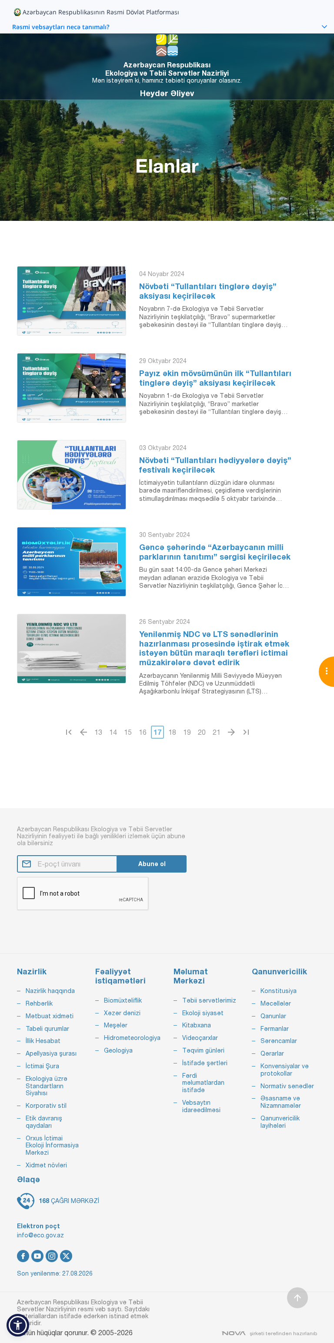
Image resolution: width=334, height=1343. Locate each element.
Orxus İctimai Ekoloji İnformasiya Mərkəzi (52, 1145)
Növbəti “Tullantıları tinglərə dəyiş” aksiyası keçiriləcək (208, 291)
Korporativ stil (46, 1105)
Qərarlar (272, 1053)
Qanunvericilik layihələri (280, 1122)
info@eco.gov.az (40, 1235)
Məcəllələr (276, 1003)
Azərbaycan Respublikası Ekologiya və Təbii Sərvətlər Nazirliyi (167, 68)
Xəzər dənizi (122, 1013)
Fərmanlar (275, 1028)
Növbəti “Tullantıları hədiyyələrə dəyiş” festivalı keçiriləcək (215, 465)
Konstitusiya (279, 990)
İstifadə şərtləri (204, 1063)
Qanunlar (273, 1016)
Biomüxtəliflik (123, 1000)
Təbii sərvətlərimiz (209, 1000)
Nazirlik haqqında (50, 990)
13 (98, 732)
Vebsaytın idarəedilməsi (201, 1106)
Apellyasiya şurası (51, 1053)
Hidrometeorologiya (132, 1037)
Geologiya (118, 1050)
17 (157, 732)
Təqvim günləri (203, 1050)
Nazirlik (32, 971)
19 (187, 732)
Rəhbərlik (39, 1003)
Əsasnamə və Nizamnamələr (281, 1102)
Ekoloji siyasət (203, 1013)
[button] (18, 1325)
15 (128, 732)
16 (143, 732)
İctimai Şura (42, 1066)
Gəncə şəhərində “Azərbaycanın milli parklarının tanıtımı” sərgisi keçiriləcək (215, 552)
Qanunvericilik (279, 971)
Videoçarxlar (200, 1037)
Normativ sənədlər (287, 1086)
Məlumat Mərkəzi (191, 976)
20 (202, 732)
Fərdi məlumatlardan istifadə (203, 1083)
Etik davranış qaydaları (44, 1122)
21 (216, 732)
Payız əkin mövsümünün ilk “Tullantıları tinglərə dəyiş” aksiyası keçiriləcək (215, 378)
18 (172, 732)
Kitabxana (196, 1025)
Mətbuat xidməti (49, 1016)
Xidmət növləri (46, 1165)
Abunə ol (152, 863)
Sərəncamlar (279, 1040)
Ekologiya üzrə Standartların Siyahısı (46, 1086)
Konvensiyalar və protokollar (285, 1070)
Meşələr (115, 1025)
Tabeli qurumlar (47, 1028)
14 (113, 732)
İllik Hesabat (43, 1040)
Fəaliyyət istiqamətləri (120, 976)
